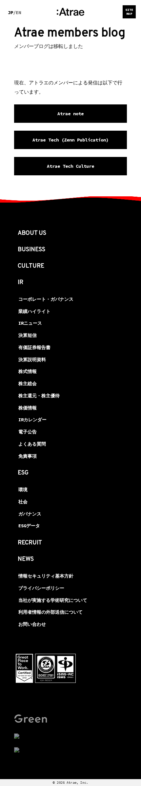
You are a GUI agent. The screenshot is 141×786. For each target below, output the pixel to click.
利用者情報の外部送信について (50, 612)
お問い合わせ (32, 624)
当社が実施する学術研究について (52, 600)
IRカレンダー (32, 420)
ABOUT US (32, 233)
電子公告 (27, 432)
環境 (23, 489)
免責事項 (27, 456)
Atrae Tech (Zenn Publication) (70, 140)
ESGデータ (29, 526)
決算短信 (27, 335)
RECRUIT (30, 543)
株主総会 (27, 383)
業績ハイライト (34, 311)
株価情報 (27, 408)
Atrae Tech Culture (70, 166)
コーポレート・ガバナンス (45, 299)
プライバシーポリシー (41, 588)
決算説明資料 (32, 359)
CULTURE (31, 266)
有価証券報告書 (34, 347)
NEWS (26, 559)
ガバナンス (29, 514)
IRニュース (30, 323)
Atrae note (70, 114)
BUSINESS (31, 249)
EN (18, 12)
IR (20, 282)
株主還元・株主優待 (39, 396)
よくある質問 (32, 444)
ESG (23, 473)
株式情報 (27, 371)
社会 (23, 502)
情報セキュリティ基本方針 (45, 576)
